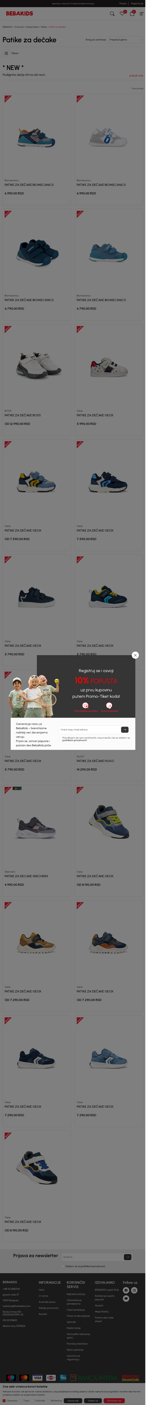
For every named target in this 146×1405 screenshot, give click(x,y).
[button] (135, 655)
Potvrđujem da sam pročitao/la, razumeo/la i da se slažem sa (96, 739)
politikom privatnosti (74, 740)
